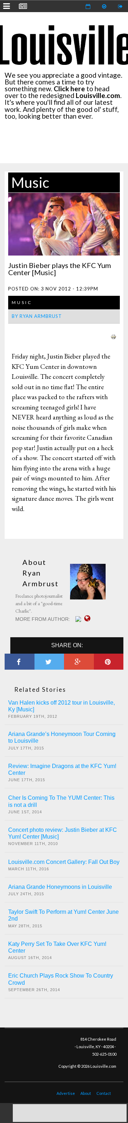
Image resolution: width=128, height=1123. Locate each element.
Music (30, 182)
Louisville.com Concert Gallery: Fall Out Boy (63, 862)
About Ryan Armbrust (40, 573)
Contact (103, 1093)
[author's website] (89, 618)
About (85, 1093)
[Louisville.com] (79, 619)
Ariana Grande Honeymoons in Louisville (60, 887)
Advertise (66, 1093)
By (37, 316)
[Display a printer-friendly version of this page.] (113, 335)
